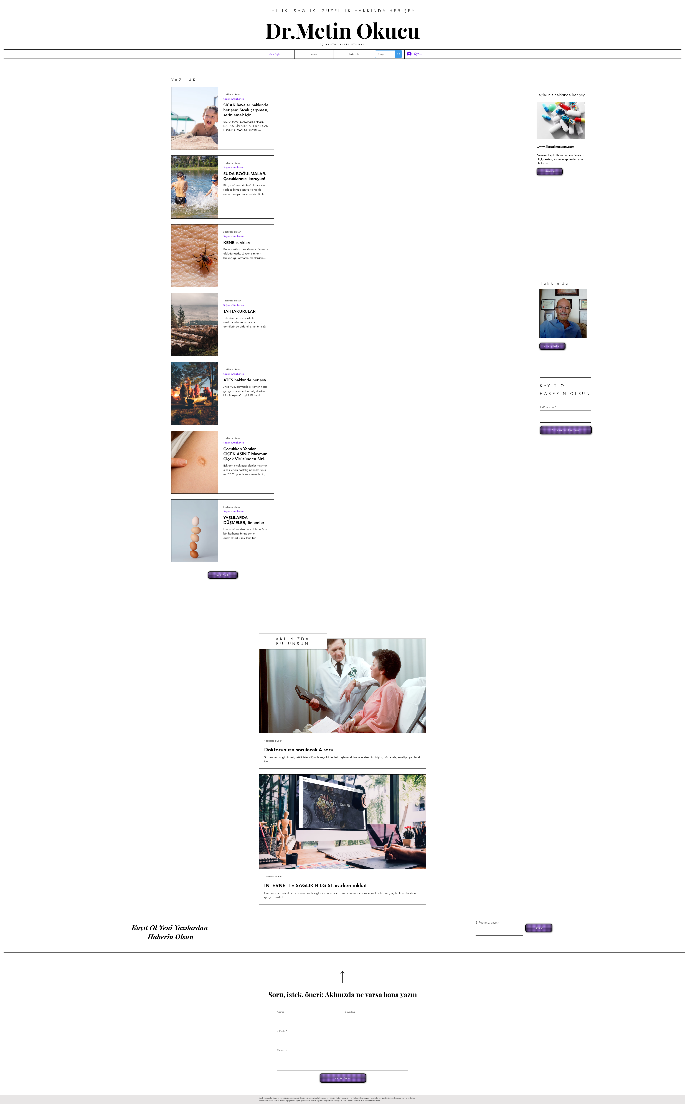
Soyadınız (350, 1011)
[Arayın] (398, 54)
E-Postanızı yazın (487, 922)
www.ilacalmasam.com (556, 146)
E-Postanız (547, 407)
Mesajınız (282, 1050)
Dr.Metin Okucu (342, 30)
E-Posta (281, 1031)
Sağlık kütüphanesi (233, 98)
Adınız (280, 1011)
